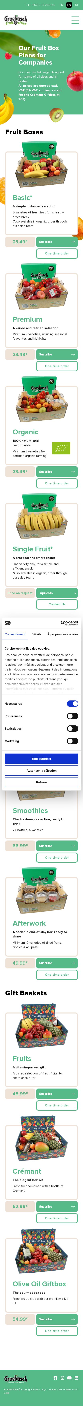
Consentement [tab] (15, 634)
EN (69, 5)
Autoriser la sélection (42, 770)
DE (77, 5)
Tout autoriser (41, 758)
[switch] (72, 716)
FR (61, 5)
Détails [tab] (36, 634)
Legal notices (48, 1389)
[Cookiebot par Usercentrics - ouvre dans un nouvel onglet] (60, 623)
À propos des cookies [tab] (62, 634)
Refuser (41, 782)
